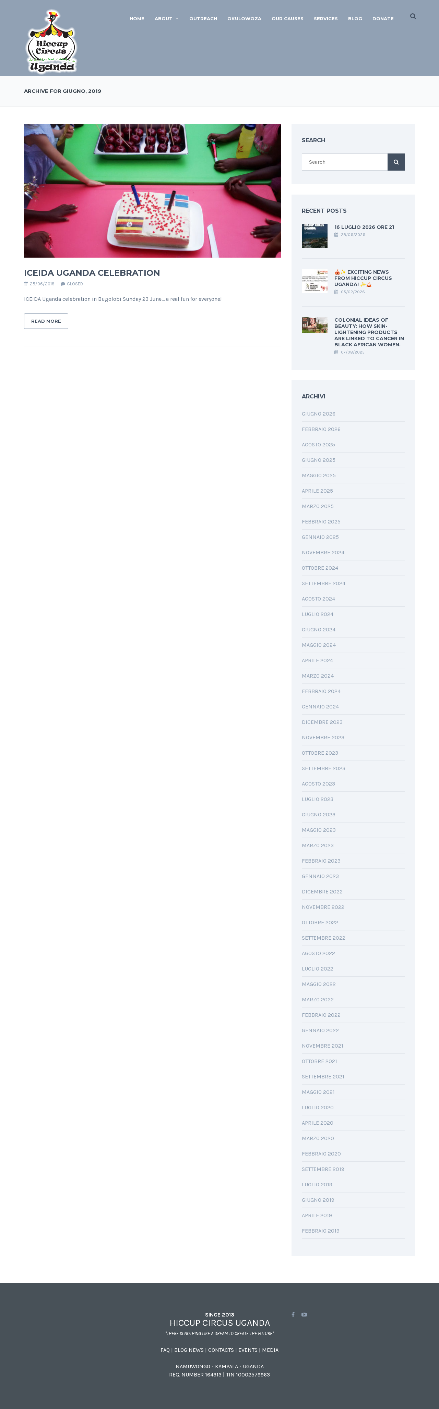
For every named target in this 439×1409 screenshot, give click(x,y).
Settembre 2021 (323, 1076)
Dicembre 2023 (322, 722)
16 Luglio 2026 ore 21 (364, 227)
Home (137, 18)
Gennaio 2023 (320, 876)
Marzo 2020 (318, 1138)
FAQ (165, 1350)
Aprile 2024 (317, 660)
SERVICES (326, 18)
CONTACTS (221, 1350)
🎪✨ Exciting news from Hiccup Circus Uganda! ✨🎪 (363, 278)
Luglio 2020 (318, 1107)
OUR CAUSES (288, 18)
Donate (383, 18)
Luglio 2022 (317, 968)
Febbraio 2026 (321, 429)
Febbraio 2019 (321, 1230)
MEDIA (270, 1350)
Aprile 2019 (317, 1215)
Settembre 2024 (323, 583)
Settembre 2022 (323, 938)
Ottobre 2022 (320, 922)
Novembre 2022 (323, 907)
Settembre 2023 (323, 768)
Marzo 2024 (318, 675)
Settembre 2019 (323, 1169)
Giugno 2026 (318, 413)
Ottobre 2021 (319, 1061)
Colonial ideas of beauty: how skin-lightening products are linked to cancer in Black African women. (369, 332)
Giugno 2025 (318, 460)
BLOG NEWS (189, 1350)
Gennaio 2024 (320, 706)
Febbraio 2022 (321, 1015)
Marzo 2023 (318, 845)
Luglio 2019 (317, 1184)
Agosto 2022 (318, 953)
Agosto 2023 (318, 783)
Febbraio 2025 (321, 521)
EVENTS (248, 1350)
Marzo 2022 (318, 999)
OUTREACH (203, 18)
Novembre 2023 (323, 737)
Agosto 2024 (318, 598)
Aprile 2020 (317, 1123)
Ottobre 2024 (320, 568)
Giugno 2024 (318, 629)
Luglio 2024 (317, 614)
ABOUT (164, 18)
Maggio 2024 (319, 645)
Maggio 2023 (319, 830)
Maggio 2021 (318, 1092)
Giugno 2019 (318, 1200)
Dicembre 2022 (322, 891)
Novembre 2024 (323, 552)
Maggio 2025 (319, 475)
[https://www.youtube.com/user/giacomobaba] (304, 1314)
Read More (46, 321)
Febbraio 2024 (321, 691)
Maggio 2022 (319, 984)
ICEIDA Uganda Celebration (92, 273)
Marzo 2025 (318, 506)
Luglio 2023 (317, 799)
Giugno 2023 (318, 814)
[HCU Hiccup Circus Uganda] (51, 41)
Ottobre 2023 (320, 753)
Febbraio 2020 (321, 1153)
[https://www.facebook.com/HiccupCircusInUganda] (293, 1314)
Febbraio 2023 (321, 860)
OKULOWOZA (244, 18)
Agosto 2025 (318, 444)
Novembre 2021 (322, 1045)
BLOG (355, 18)
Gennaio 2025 (320, 537)
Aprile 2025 (317, 490)
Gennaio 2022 (320, 1030)
